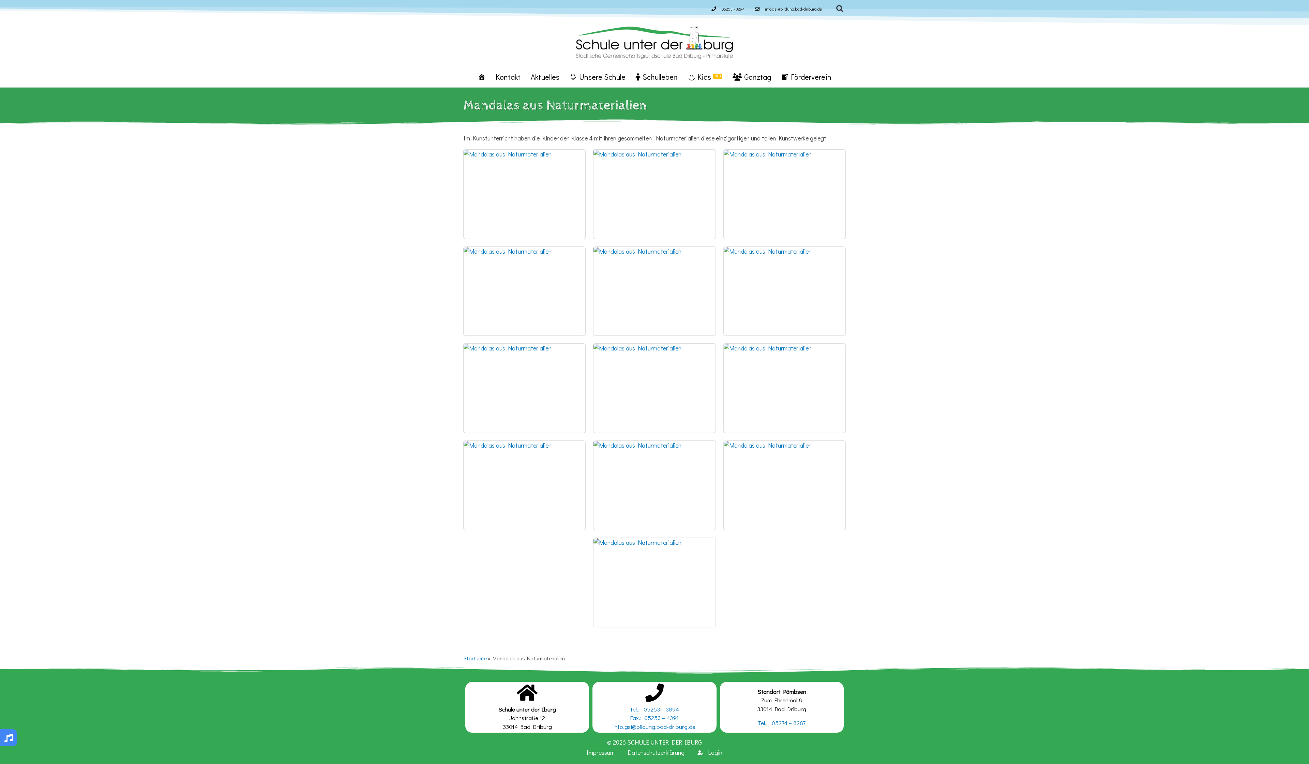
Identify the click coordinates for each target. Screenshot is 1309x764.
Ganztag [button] (757, 77)
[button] (839, 8)
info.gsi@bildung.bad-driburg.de (654, 727)
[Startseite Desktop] (482, 77)
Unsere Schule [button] (602, 77)
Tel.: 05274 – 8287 (782, 723)
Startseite (475, 658)
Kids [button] (709, 77)
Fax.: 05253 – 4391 (654, 718)
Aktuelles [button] (545, 77)
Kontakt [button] (508, 77)
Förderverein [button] (811, 77)
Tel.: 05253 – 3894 (654, 709)
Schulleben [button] (660, 77)
